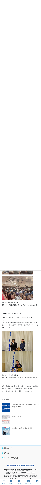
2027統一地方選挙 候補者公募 (22, 428)
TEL (37, 483)
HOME (11, 483)
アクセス (19, 483)
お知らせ (6, 453)
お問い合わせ (28, 483)
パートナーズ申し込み (10, 458)
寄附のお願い (16, 416)
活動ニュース (7, 448)
